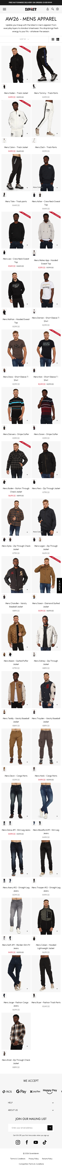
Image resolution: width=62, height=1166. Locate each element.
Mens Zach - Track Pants (46, 147)
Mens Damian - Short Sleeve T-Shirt (46, 319)
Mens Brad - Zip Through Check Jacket (16, 1062)
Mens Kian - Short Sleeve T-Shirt (45, 378)
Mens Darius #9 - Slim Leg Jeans (16, 830)
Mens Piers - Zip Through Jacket (46, 488)
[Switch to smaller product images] (58, 39)
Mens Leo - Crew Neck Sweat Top (16, 260)
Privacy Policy (34, 1159)
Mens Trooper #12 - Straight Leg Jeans (46, 889)
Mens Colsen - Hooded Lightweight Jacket (46, 947)
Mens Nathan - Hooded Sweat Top (16, 321)
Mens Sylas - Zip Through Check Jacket (16, 548)
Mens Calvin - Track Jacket (16, 147)
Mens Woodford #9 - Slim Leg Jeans (46, 832)
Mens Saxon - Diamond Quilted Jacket (46, 605)
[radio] (4, 86)
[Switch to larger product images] (53, 39)
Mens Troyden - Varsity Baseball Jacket (46, 720)
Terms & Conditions (17, 1159)
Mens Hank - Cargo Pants (46, 776)
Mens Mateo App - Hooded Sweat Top (46, 262)
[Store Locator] (47, 9)
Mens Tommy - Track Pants (46, 93)
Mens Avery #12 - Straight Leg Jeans (16, 889)
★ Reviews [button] (59, 585)
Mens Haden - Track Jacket (16, 93)
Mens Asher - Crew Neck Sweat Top (46, 203)
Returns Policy (47, 1159)
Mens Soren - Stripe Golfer (46, 434)
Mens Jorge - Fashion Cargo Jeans (16, 1004)
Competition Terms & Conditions (31, 1164)
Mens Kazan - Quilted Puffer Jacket (16, 663)
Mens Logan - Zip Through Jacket (46, 548)
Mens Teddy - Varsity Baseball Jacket (16, 720)
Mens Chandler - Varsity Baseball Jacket (16, 605)
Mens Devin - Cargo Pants (16, 776)
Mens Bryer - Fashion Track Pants (46, 1002)
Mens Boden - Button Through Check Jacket (16, 490)
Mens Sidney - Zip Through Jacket (46, 663)
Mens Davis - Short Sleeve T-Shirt (16, 378)
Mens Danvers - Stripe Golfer (16, 434)
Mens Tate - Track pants (16, 201)
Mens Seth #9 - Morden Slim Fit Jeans (16, 947)
